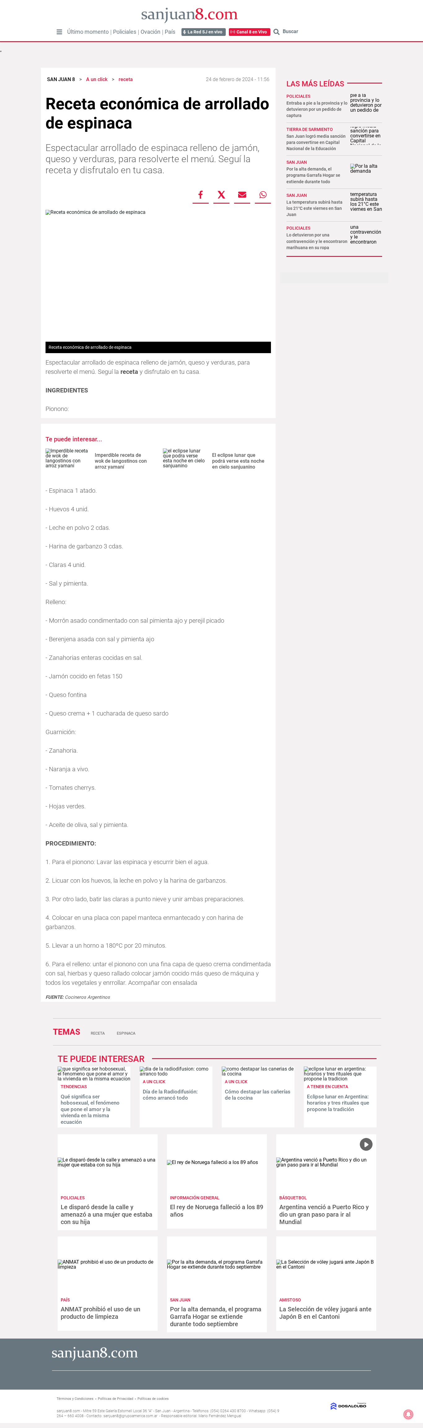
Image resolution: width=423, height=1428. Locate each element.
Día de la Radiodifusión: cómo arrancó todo (170, 1094)
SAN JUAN (296, 162)
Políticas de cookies (153, 1399)
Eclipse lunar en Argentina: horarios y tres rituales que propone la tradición (338, 1102)
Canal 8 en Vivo (252, 31)
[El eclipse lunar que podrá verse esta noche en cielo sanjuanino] (185, 461)
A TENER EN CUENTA (327, 1086)
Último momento (88, 32)
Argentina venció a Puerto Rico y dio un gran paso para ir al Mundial (324, 1214)
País (170, 32)
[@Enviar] (242, 195)
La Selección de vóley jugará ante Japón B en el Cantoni (325, 1312)
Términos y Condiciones (75, 1399)
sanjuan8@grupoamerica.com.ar (130, 1416)
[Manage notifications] (408, 1414)
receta (98, 1033)
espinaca (126, 1033)
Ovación (150, 32)
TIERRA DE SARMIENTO (309, 129)
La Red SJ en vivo (205, 31)
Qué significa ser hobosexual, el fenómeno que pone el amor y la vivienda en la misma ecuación (90, 1109)
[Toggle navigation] (59, 32)
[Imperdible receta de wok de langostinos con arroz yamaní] (68, 461)
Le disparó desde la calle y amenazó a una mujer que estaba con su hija (106, 1214)
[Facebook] (201, 195)
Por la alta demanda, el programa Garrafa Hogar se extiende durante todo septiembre (215, 1316)
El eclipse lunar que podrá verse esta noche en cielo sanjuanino (238, 461)
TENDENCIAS (74, 1086)
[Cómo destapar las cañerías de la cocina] (258, 1074)
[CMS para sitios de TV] (331, 1406)
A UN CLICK (154, 1081)
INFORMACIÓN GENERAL (195, 1197)
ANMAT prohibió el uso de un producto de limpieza (100, 1312)
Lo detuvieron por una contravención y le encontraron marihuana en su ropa (316, 241)
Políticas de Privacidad (115, 1399)
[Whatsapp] (263, 195)
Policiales (124, 32)
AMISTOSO (290, 1299)
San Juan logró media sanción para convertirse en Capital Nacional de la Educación (316, 142)
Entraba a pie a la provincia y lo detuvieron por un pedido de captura (316, 109)
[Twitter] (221, 195)
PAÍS (65, 1299)
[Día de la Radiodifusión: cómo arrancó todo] (176, 1074)
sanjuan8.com (68, 1411)
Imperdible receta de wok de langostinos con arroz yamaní (121, 461)
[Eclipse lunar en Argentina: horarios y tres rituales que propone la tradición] (340, 1079)
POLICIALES (298, 96)
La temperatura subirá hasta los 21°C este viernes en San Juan (314, 208)
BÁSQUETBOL (293, 1197)
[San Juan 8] (95, 1360)
